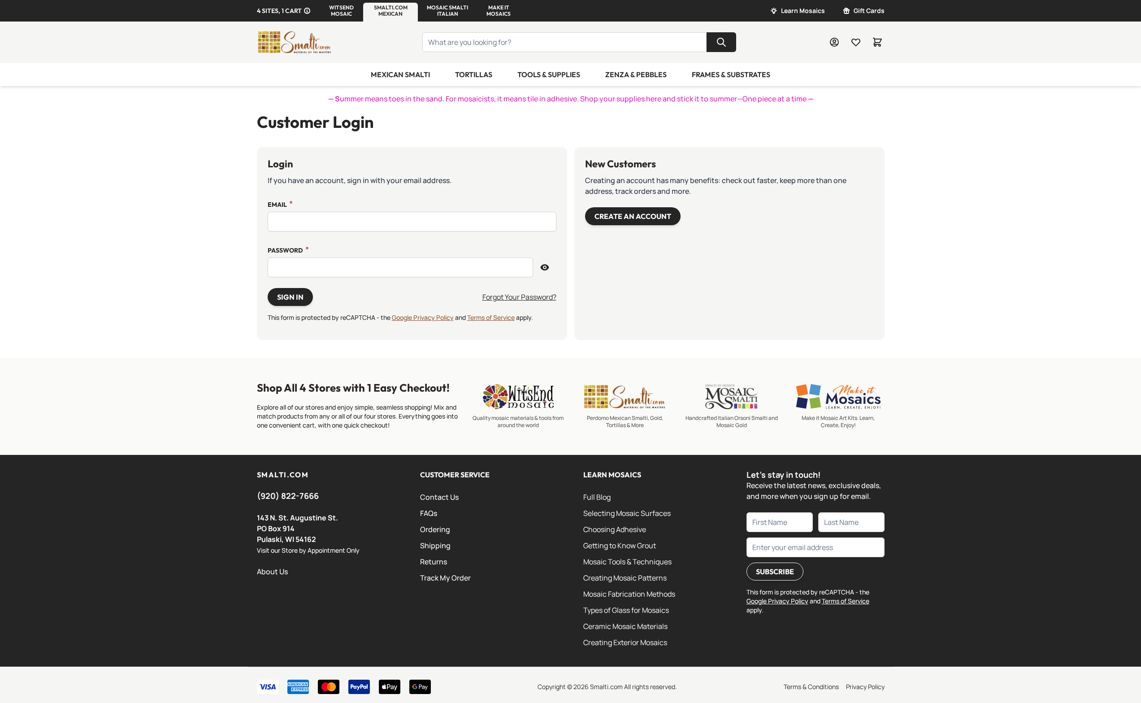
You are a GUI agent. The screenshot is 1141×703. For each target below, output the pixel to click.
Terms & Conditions (811, 686)
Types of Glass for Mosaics (626, 610)
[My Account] (834, 42)
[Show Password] (544, 267)
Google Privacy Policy (423, 317)
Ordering (435, 529)
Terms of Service (491, 317)
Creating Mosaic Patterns (625, 578)
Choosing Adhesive (614, 529)
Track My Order (445, 578)
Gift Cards (869, 10)
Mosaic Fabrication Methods (629, 594)
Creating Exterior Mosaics (625, 642)
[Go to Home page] (294, 42)
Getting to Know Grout (619, 545)
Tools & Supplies (548, 74)
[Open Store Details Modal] (307, 10)
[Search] (721, 42)
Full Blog (597, 497)
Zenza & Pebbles (636, 74)
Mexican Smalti (400, 74)
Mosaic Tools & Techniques (627, 562)
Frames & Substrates (731, 74)
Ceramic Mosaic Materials (625, 626)
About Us (272, 571)
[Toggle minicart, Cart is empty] (877, 42)
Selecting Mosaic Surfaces (627, 513)
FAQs (428, 513)
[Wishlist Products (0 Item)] (856, 42)
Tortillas (473, 74)
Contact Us (439, 497)
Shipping (435, 545)
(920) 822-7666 (288, 495)
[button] (341, 11)
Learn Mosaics (803, 10)
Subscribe (775, 571)
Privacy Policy (865, 686)
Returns (433, 562)
